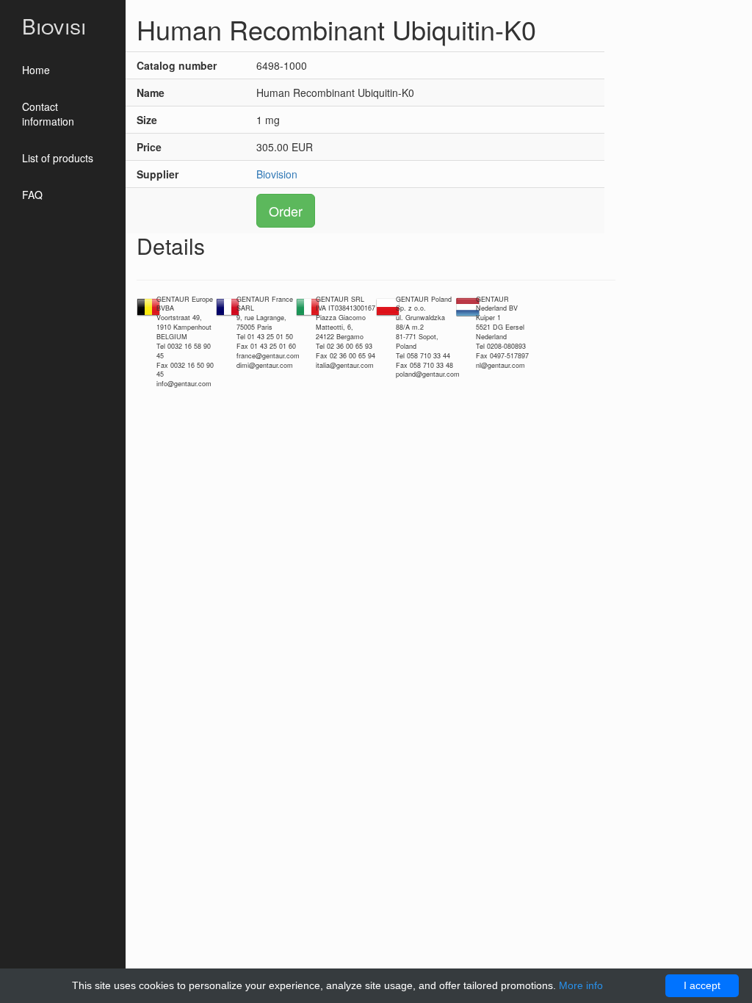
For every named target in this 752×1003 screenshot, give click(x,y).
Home (36, 69)
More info (581, 985)
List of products (57, 158)
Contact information (48, 113)
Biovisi (54, 25)
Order (286, 210)
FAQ (32, 194)
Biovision (276, 174)
